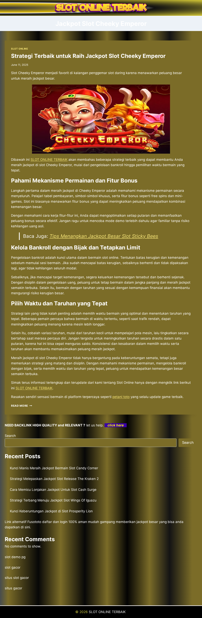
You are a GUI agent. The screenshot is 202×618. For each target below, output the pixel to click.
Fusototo (34, 522)
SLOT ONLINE (19, 48)
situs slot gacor (17, 578)
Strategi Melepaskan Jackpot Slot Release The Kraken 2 (54, 479)
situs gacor (13, 588)
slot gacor (12, 567)
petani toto (121, 397)
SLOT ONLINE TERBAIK (49, 160)
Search (10, 436)
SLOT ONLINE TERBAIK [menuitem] (34, 388)
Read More (21, 405)
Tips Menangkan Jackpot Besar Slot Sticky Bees (104, 236)
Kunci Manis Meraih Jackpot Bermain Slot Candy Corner (54, 468)
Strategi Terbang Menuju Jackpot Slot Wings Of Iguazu (53, 500)
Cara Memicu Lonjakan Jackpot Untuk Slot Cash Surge (53, 490)
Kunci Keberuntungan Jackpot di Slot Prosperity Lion (51, 511)
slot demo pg (15, 557)
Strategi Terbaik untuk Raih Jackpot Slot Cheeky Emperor (88, 56)
